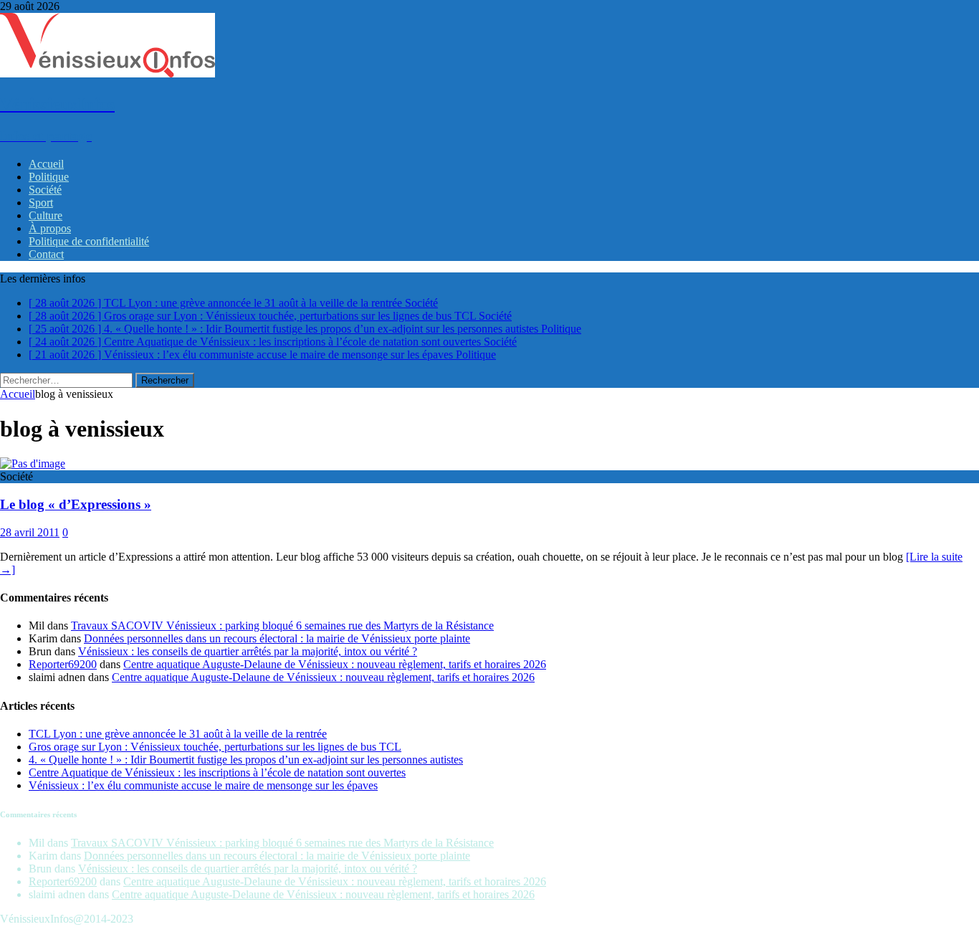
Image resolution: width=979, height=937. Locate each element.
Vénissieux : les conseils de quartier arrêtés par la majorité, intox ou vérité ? (247, 651)
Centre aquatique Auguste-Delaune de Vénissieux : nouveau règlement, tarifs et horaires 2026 (334, 664)
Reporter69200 (63, 664)
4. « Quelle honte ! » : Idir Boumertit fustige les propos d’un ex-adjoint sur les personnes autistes (246, 759)
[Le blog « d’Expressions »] (32, 463)
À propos (50, 228)
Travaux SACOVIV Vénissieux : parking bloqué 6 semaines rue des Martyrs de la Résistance (282, 625)
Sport (41, 202)
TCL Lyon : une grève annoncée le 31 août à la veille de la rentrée (178, 734)
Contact (46, 254)
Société (45, 190)
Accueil (46, 164)
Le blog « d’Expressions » (75, 504)
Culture (45, 215)
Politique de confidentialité (89, 241)
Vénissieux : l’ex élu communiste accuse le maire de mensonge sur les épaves (203, 785)
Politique (49, 177)
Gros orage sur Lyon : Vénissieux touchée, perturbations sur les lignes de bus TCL (215, 747)
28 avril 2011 (29, 532)
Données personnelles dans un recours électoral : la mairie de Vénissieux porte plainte (277, 638)
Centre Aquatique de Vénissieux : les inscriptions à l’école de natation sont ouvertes (217, 772)
